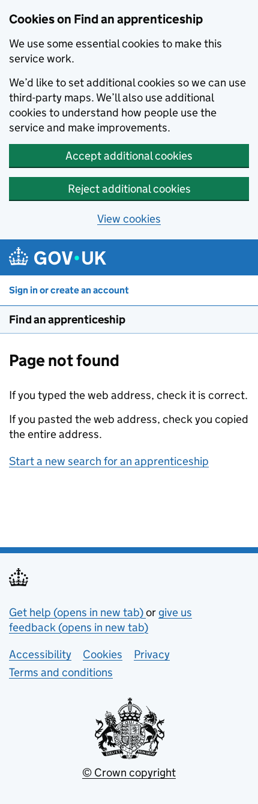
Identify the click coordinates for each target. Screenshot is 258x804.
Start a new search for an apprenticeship (109, 461)
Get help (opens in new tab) (77, 612)
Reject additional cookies (129, 189)
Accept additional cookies (129, 156)
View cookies (129, 218)
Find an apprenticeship (67, 319)
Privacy (152, 654)
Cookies (102, 654)
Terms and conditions (61, 672)
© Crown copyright (129, 772)
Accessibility (40, 654)
